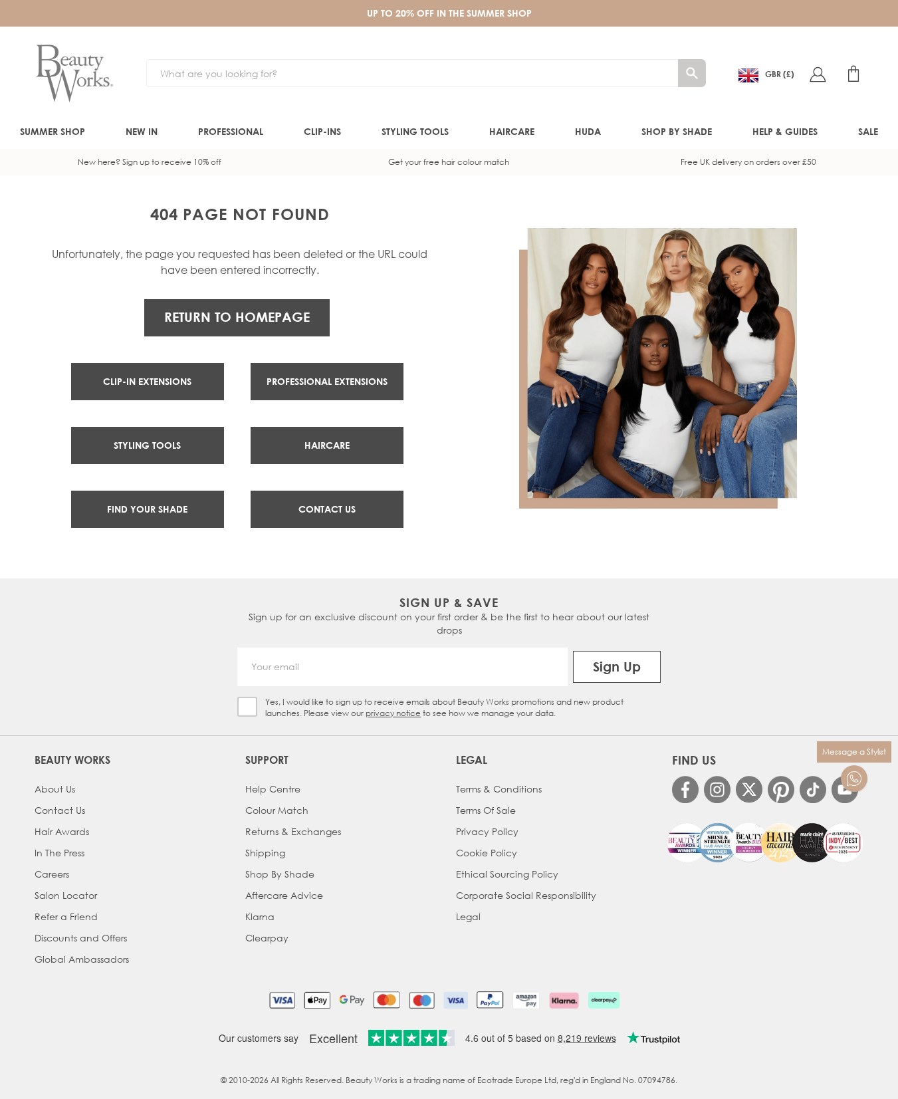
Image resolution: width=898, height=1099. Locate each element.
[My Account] (817, 73)
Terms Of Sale (486, 810)
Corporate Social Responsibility (526, 895)
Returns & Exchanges (293, 831)
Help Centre (272, 789)
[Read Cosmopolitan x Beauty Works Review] (764, 842)
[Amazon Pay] (526, 1000)
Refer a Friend (66, 916)
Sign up (617, 666)
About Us (55, 789)
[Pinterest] (781, 789)
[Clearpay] (604, 1000)
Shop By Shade (279, 874)
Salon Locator (66, 895)
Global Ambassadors (82, 959)
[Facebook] (685, 789)
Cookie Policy (486, 852)
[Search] (692, 73)
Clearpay (266, 937)
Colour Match (276, 810)
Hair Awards (62, 831)
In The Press (59, 852)
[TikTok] (813, 789)
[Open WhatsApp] (854, 778)
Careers (52, 874)
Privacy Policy (487, 831)
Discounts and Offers (81, 937)
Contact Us (60, 810)
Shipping (265, 852)
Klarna (260, 916)
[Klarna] (564, 1000)
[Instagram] (717, 789)
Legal (468, 916)
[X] (749, 789)
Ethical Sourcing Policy (507, 874)
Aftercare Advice (284, 895)
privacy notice (393, 713)
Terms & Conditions (499, 789)
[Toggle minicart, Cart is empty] (853, 73)
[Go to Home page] (74, 74)
